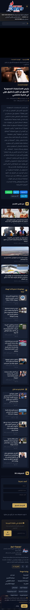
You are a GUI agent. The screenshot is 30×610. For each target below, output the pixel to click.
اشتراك (8, 534)
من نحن (12, 575)
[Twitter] (22, 566)
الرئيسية (25, 60)
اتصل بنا (17, 566)
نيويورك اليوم (23, 587)
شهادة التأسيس (10, 584)
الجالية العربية (23, 595)
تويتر (15, 192)
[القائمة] (27, 6)
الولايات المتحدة (15, 60)
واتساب (8, 192)
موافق (24, 606)
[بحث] (27, 23)
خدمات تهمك (14, 595)
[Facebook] (26, 566)
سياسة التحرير (10, 578)
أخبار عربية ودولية (11, 591)
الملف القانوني (10, 581)
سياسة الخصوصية (23, 602)
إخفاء (17, 606)
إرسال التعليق (19, 505)
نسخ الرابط (14, 196)
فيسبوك (23, 192)
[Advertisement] (15, 43)
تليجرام (23, 196)
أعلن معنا (25, 578)
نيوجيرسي (14, 587)
